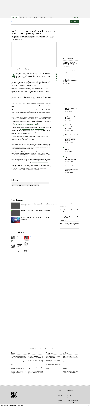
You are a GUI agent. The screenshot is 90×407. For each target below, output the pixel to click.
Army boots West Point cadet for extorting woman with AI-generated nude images (70, 72)
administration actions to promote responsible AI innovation (26, 124)
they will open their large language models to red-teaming (32, 129)
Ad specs (69, 395)
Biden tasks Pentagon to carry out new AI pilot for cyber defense (69, 217)
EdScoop (50, 17)
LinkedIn (72, 402)
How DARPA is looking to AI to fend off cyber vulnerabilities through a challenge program (20, 246)
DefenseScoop (15, 17)
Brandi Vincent (67, 66)
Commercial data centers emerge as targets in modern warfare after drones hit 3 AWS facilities (71, 126)
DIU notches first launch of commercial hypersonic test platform (71, 108)
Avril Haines (37, 183)
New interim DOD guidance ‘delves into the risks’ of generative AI (35, 217)
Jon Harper (69, 120)
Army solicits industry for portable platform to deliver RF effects (71, 117)
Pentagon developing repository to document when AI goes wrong (35, 210)
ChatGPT (14, 183)
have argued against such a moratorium (40, 162)
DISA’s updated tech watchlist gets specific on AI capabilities (69, 210)
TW (69, 402)
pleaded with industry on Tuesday (29, 147)
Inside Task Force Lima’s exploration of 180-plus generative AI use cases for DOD (69, 203)
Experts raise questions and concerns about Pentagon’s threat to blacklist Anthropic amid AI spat (70, 63)
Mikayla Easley (15, 39)
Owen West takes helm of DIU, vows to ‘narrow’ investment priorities (71, 148)
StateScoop (43, 17)
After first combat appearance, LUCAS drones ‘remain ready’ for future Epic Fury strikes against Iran (71, 157)
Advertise (76, 17)
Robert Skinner (29, 183)
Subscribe (75, 21)
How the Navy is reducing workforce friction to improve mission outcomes (13, 245)
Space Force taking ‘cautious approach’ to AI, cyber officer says (34, 203)
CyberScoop (35, 17)
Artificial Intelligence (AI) (33, 185)
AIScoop (22, 17)
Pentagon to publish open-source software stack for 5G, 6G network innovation (70, 80)
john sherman (45, 183)
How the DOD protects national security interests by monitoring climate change (26, 246)
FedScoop (28, 17)
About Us (13, 399)
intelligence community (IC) (18, 185)
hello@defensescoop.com (73, 400)
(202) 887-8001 (70, 397)
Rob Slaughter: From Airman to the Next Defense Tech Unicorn (44, 348)
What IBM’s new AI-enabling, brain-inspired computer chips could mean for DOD (69, 224)
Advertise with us (71, 392)
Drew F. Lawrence (67, 75)
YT (73, 402)
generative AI (21, 183)
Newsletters (70, 390)
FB (67, 402)
